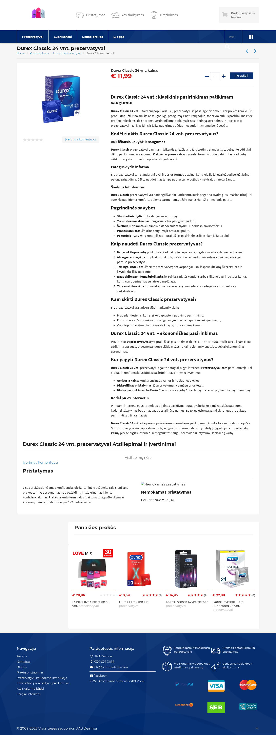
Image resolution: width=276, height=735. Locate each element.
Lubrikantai (63, 37)
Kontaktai (24, 662)
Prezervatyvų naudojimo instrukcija (42, 678)
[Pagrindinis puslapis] (38, 15)
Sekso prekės (92, 37)
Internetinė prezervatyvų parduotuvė (43, 683)
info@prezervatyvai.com (111, 667)
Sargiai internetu (29, 694)
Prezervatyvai (32, 37)
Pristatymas (95, 15)
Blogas (118, 37)
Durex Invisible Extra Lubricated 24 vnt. (228, 606)
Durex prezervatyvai (67, 53)
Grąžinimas (169, 15)
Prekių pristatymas (30, 672)
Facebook (100, 676)
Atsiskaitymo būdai (30, 688)
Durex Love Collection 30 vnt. (91, 604)
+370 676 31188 (104, 662)
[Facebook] (250, 36)
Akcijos (22, 656)
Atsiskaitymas (132, 15)
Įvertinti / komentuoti (80, 139)
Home (21, 53)
